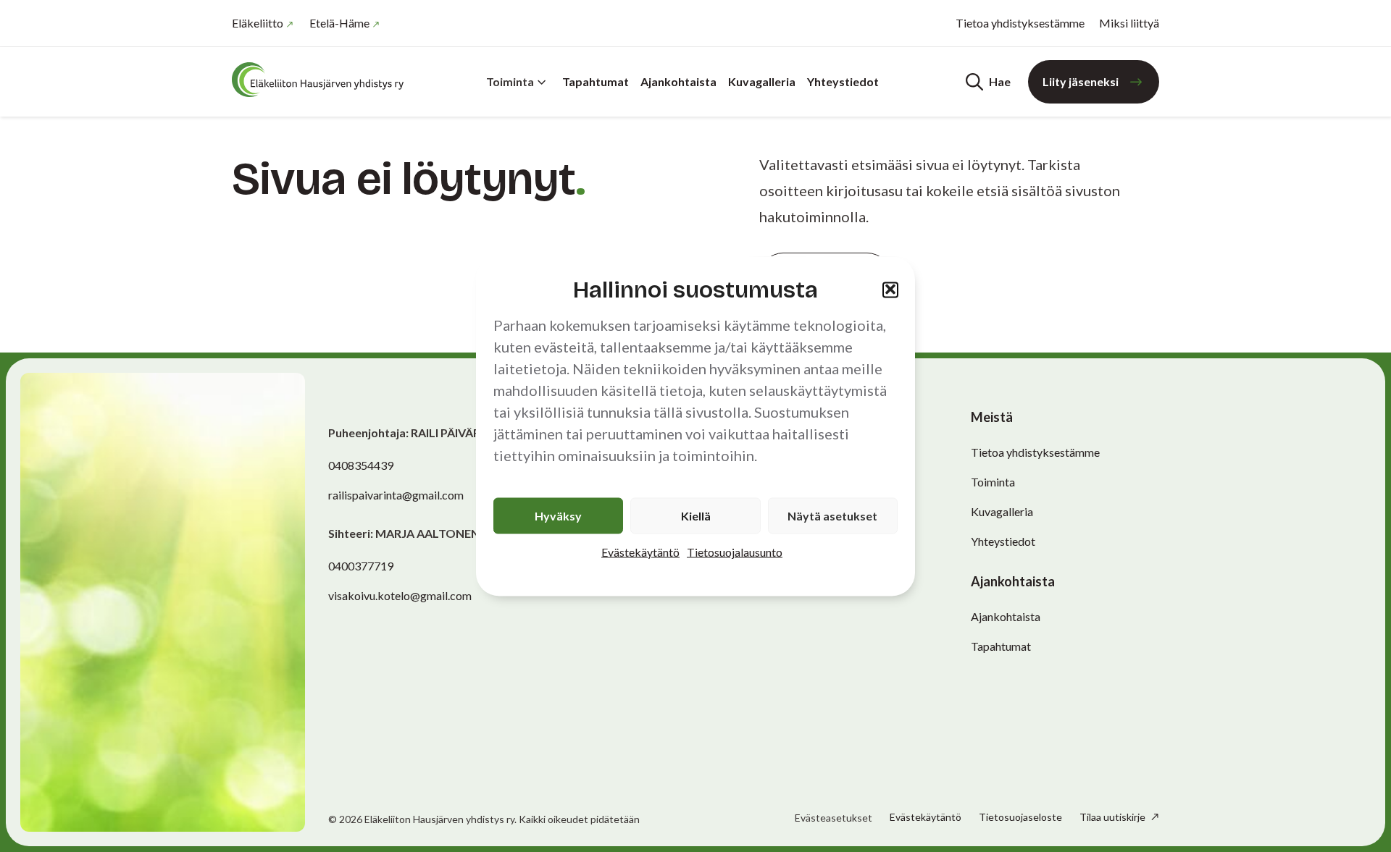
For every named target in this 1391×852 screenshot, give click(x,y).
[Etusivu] (319, 79)
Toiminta (510, 81)
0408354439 (360, 465)
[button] (890, 289)
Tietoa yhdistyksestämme (1020, 23)
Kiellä (696, 515)
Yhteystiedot (843, 81)
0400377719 (360, 566)
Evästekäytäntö (640, 551)
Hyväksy (558, 515)
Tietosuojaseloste (1020, 817)
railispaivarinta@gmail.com (396, 495)
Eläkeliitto (257, 23)
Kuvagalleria (761, 81)
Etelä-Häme (339, 23)
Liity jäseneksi (1081, 81)
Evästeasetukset (833, 818)
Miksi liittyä (1129, 23)
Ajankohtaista (678, 81)
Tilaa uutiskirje (1113, 817)
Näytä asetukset (832, 515)
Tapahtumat (595, 81)
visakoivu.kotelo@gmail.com (400, 595)
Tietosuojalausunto (734, 551)
